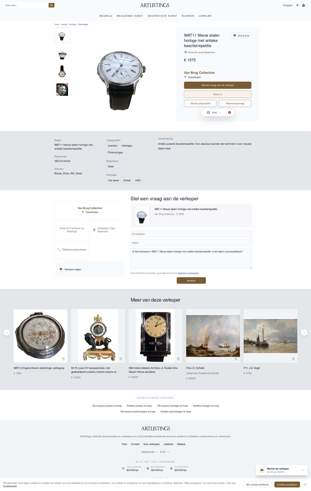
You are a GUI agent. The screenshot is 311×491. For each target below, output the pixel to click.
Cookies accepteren (287, 484)
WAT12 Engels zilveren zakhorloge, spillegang (39, 368)
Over (124, 444)
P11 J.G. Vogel (252, 368)
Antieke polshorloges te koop (176, 411)
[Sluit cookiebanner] (305, 484)
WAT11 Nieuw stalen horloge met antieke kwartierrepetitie (186, 209)
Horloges (72, 24)
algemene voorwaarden (188, 273)
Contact (135, 444)
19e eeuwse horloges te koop (172, 405)
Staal (111, 166)
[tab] (62, 35)
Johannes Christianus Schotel (202, 373)
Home (56, 24)
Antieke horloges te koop (206, 405)
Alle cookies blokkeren (257, 484)
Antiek (127, 180)
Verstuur (191, 280)
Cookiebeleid (10, 486)
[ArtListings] (155, 428)
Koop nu (217, 94)
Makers (181, 444)
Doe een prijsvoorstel (200, 103)
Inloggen (288, 5)
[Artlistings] (155, 5)
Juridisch (168, 444)
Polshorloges (115, 152)
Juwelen (64, 24)
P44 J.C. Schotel (195, 368)
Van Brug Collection (199, 72)
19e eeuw (113, 180)
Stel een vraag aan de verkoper (218, 85)
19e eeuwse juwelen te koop (107, 405)
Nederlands (148, 452)
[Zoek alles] (51, 5)
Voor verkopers (151, 444)
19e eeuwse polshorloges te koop (137, 411)
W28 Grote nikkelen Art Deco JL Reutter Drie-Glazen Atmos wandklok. (153, 370)
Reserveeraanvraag (235, 103)
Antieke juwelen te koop (139, 405)
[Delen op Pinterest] (229, 112)
